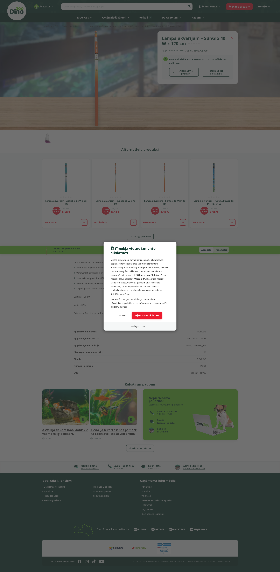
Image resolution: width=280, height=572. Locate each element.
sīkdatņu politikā (119, 306)
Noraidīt (123, 315)
